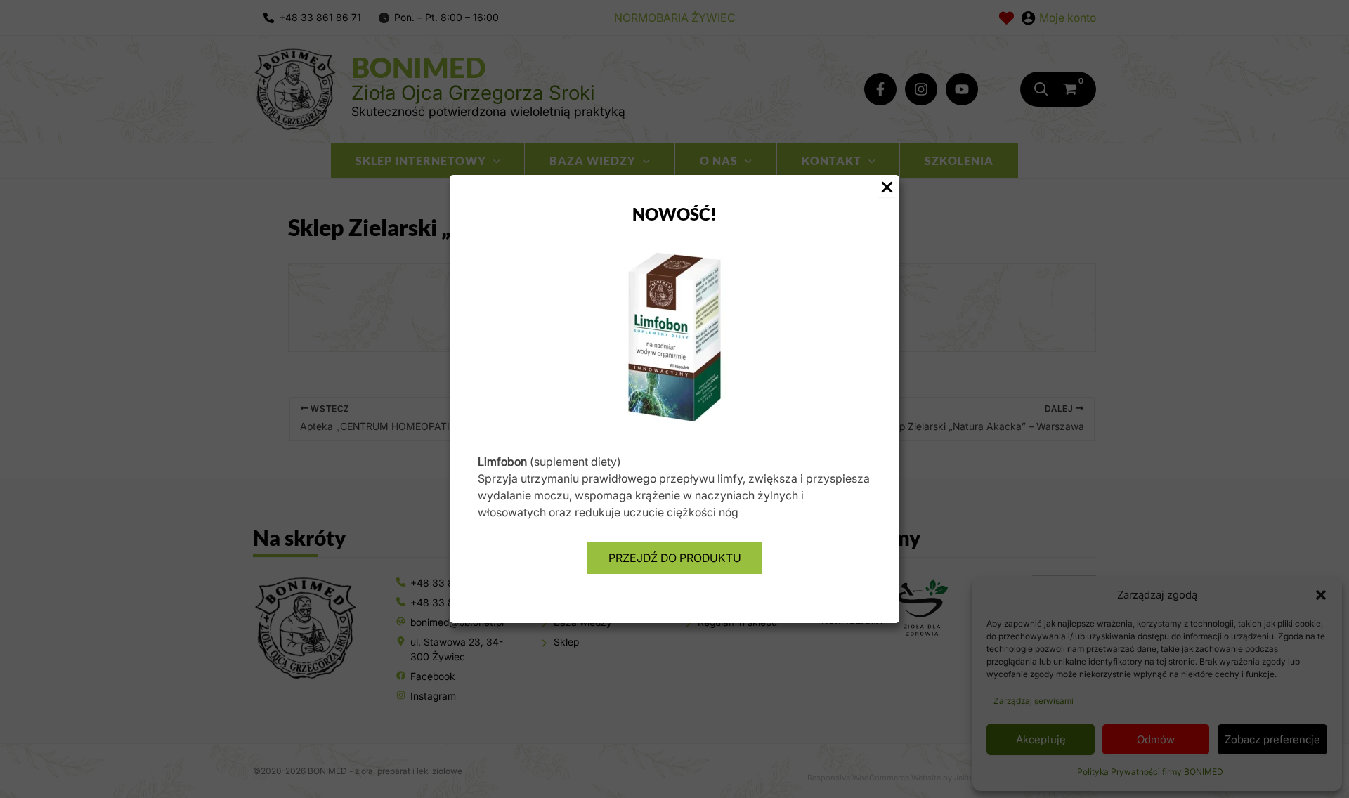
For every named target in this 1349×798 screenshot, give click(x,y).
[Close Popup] (887, 187)
